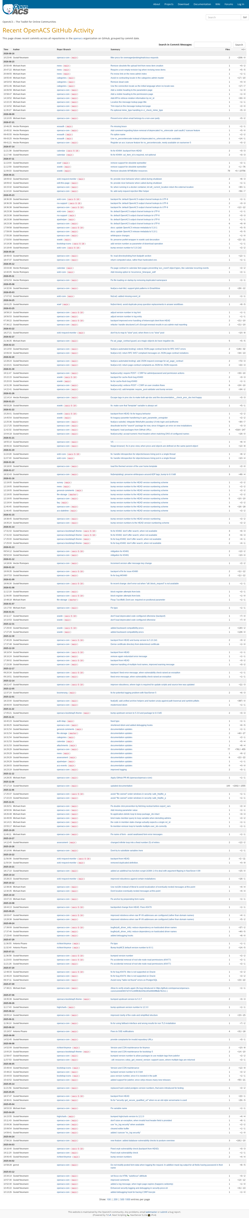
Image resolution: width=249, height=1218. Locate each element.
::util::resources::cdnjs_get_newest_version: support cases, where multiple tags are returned (153, 1060)
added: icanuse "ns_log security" (126, 1132)
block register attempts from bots (125, 591)
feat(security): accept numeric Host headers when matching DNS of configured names (150, 434)
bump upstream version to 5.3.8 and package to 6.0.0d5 (136, 713)
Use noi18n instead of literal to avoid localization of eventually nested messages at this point (153, 887)
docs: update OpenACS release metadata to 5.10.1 (134, 227)
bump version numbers (121, 1157)
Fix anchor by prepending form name (127, 899)
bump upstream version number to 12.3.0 (129, 1007)
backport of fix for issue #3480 (124, 571)
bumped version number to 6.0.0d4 (127, 1072)
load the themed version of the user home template (134, 466)
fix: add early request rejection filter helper (130, 191)
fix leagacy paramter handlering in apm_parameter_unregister (139, 418)
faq (58, 502)
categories (62, 78)
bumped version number (122, 956)
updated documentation (121, 786)
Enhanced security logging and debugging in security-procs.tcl (139, 1188)
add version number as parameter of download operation (137, 244)
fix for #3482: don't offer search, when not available (134, 531)
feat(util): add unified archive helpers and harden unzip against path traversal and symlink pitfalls (155, 701)
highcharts (62, 1007)
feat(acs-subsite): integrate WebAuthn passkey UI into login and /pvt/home (144, 422)
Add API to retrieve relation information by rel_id (132, 98)
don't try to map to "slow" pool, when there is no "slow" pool (137, 333)
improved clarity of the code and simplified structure (134, 1015)
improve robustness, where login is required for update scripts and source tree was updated (152, 684)
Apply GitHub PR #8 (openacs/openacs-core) (131, 778)
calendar (61, 151)
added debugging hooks (122, 935)
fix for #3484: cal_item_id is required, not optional (133, 155)
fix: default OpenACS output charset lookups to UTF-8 (135, 211)
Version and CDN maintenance (125, 1068)
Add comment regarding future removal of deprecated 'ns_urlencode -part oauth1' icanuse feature (155, 130)
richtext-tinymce (64, 943)
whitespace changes (120, 235)
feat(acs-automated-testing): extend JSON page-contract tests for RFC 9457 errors (148, 349)
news (59, 66)
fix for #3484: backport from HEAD (126, 151)
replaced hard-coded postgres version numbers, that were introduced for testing (147, 1088)
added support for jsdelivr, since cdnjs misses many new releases (141, 1080)
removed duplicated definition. (124, 863)
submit (163, 1212)
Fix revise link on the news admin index (129, 74)
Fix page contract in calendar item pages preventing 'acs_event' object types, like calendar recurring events (160, 268)
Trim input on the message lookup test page (131, 106)
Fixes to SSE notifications (122, 1031)
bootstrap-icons (64, 244)
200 (115, 1199)
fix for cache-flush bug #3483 (124, 381)
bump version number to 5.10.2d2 (126, 248)
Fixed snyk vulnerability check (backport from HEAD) (135, 1149)
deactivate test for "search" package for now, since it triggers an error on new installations (151, 426)
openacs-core (63, 57)
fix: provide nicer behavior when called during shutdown (136, 179)
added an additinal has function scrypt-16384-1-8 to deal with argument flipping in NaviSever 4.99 (155, 871)
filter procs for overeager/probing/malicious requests (134, 57)
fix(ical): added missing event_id (125, 296)
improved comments (120, 1180)
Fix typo (114, 608)
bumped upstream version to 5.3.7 (126, 999)
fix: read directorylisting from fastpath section (131, 256)
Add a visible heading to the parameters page (131, 90)
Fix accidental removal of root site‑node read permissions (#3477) (141, 960)
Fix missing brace (119, 126)
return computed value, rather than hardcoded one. (134, 260)
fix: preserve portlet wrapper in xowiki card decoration (135, 239)
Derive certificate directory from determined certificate (135, 644)
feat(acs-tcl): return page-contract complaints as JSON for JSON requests (144, 365)
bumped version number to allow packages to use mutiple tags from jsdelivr (145, 1056)
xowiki (60, 167)
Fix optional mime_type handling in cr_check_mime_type (137, 110)
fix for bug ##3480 (119, 575)
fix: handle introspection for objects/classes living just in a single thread (143, 454)
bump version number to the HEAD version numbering (135, 519)
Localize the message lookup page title (129, 102)
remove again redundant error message (129, 656)
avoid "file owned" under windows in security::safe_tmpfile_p (138, 794)
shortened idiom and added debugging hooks (132, 725)
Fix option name (118, 134)
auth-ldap (61, 721)
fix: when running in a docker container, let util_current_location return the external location (152, 187)
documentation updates (121, 729)
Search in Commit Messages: (175, 44)
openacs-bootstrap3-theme (69, 535)
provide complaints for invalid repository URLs (132, 1039)
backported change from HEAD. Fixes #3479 (131, 907)
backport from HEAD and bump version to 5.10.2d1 (134, 640)
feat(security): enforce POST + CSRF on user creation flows (138, 385)
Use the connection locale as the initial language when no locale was (142, 86)
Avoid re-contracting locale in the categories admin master (137, 78)
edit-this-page (63, 183)
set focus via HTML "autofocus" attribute (129, 1176)
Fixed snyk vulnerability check (124, 1153)
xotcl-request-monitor (67, 179)
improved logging (119, 769)
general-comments (66, 490)
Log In (240, 4)
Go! (245, 17)
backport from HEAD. (120, 859)
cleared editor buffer (120, 1128)
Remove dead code (120, 82)
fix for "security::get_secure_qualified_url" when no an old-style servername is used (149, 1100)
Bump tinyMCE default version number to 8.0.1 (132, 947)
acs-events (62, 765)
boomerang (62, 693)
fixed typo (115, 721)
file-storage (62, 494)
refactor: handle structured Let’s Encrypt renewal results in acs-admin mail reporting (149, 324)
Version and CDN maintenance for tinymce (130, 1047)
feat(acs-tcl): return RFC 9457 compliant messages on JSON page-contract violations (150, 353)
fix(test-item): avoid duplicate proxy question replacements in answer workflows (147, 304)
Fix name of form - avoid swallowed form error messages (136, 834)
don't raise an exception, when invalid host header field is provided (141, 1120)
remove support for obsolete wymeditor (128, 163)
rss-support (62, 203)
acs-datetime (63, 511)
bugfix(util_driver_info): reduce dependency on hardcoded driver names (144, 927)
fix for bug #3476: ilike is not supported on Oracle (133, 972)
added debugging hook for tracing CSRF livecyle (133, 1192)
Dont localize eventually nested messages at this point (135, 891)
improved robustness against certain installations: (133, 879)
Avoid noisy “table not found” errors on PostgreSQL (134, 980)
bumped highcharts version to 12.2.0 (127, 1116)
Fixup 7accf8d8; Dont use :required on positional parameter (138, 600)
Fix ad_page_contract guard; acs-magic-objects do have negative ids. (142, 341)
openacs (78, 38)
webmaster (151, 1212)
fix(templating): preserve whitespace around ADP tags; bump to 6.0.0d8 (143, 474)
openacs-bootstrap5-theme (69, 531)
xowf (59, 163)
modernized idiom (119, 705)
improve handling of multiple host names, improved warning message (142, 664)
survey (60, 482)
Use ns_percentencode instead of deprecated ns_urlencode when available (145, 138)
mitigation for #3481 (120, 551)
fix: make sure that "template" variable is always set (134, 405)
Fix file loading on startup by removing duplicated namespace (139, 280)
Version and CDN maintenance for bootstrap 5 (132, 1052)
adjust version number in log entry (126, 316)
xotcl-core (61, 199)
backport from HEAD (120, 652)
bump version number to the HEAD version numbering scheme (139, 482)
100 (109, 1199)
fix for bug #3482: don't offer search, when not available (136, 539)
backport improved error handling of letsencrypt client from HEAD (140, 320)
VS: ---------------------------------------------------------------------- (136, 442)
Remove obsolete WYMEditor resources (129, 171)
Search (239, 44)
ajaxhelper (62, 219)
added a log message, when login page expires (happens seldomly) (142, 1184)
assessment (62, 757)
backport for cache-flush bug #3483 (127, 377)
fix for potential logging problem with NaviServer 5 (133, 693)
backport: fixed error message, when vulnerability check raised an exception (145, 672)
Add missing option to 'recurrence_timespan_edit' (133, 272)
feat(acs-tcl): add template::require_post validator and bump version (142, 389)
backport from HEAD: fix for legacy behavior (131, 414)
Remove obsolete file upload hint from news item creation (137, 66)
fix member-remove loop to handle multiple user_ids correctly (139, 826)
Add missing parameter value (124, 810)
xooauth (61, 126)
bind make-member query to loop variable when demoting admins (141, 818)
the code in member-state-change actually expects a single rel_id (140, 822)
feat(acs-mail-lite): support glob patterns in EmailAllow (135, 288)
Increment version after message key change (131, 563)
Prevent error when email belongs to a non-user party (135, 118)
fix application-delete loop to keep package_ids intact (135, 814)
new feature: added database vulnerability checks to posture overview (143, 1140)
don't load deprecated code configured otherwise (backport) (138, 616)
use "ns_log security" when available (127, 1124)
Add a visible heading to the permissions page (132, 94)
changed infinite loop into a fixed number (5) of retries (135, 842)
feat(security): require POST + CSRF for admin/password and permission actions (147, 373)
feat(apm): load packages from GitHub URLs (131, 430)
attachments (63, 745)
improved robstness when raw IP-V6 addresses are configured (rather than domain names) (152, 915)
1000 (127, 1199)
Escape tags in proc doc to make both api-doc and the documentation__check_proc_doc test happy (156, 397)
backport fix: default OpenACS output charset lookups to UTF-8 (139, 199)
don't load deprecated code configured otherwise (133, 620)
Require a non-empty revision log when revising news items (138, 70)
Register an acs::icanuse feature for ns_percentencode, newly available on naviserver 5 (151, 142)
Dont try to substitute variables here (127, 850)
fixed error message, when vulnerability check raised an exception (141, 677)
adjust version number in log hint (126, 312)
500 (122, 1199)
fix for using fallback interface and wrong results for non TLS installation (143, 1023)
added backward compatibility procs (127, 628)
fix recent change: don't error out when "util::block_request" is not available (145, 583)
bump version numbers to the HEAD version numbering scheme (140, 523)
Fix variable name (119, 1108)
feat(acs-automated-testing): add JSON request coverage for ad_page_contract (147, 361)
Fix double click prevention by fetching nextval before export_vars (141, 806)
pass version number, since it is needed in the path (134, 1076)
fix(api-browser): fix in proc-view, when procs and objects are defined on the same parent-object (154, 446)
